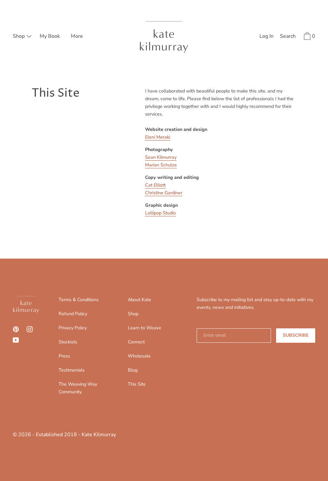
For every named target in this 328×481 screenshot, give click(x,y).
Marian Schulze (161, 165)
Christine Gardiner (163, 192)
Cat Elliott (155, 185)
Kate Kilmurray (99, 434)
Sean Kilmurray (160, 157)
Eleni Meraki (157, 137)
